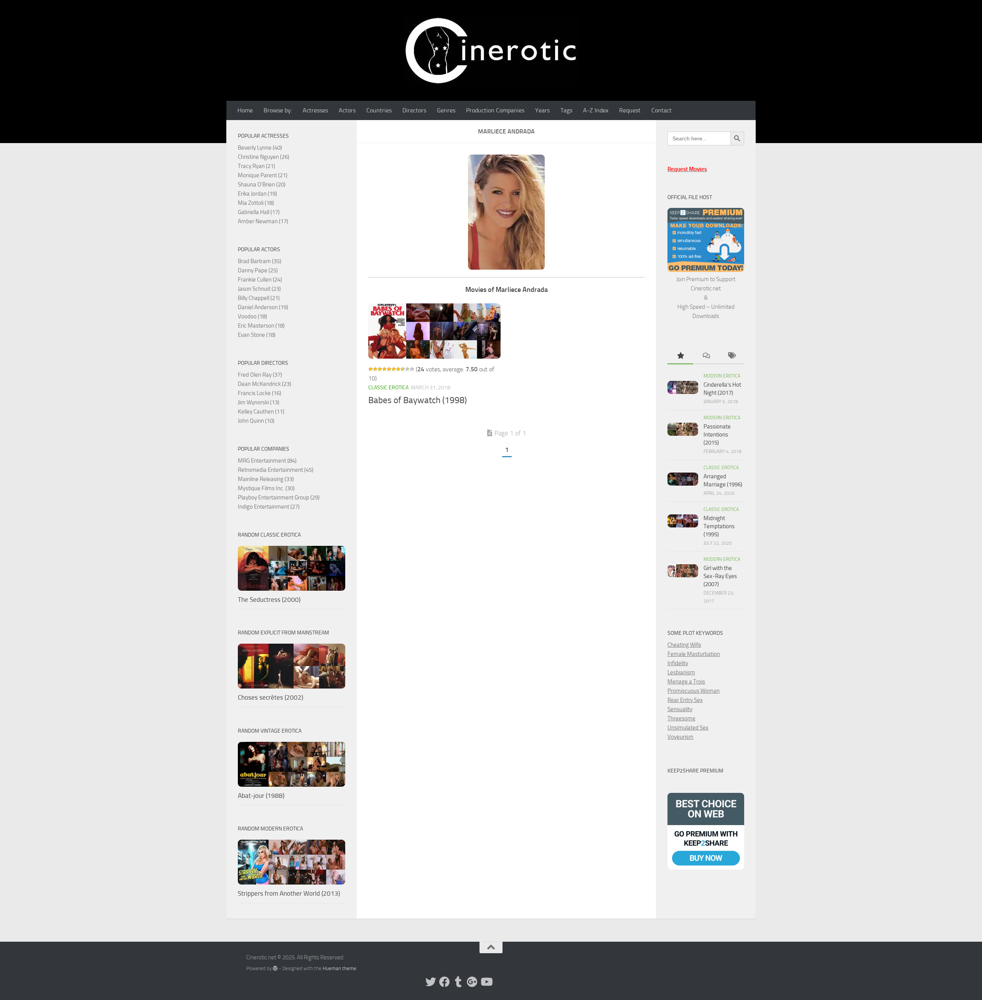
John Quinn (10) (256, 420)
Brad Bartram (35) (259, 261)
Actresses (315, 110)
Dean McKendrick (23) (264, 384)
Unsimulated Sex (687, 727)
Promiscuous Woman (693, 690)
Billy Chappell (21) (259, 298)
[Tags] (731, 356)
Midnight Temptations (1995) (719, 526)
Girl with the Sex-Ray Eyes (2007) (720, 576)
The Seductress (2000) (269, 599)
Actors (347, 110)
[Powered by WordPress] (275, 968)
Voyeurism (680, 736)
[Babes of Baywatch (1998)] (434, 331)
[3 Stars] (379, 369)
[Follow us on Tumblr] (458, 982)
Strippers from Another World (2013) (289, 893)
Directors (414, 110)
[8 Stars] (402, 369)
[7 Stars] (398, 369)
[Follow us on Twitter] (430, 982)
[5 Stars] (389, 369)
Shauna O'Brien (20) (261, 184)
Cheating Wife (684, 644)
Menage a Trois (686, 681)
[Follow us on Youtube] (486, 982)
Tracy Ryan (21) (256, 166)
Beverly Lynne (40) (260, 147)
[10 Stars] (412, 369)
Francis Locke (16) (259, 393)
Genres (446, 110)
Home (245, 110)
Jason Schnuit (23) (259, 288)
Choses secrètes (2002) (270, 697)
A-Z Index (595, 110)
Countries (379, 110)
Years (542, 110)
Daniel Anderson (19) (263, 307)
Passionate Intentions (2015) (717, 434)
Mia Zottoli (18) (256, 202)
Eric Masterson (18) (261, 325)
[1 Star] (370, 369)
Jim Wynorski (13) (258, 402)
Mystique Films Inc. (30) (266, 488)
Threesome (681, 718)
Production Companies (495, 110)
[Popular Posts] (680, 356)
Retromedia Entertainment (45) (275, 469)
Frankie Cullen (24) (260, 279)
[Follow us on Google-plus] (472, 982)
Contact (661, 110)
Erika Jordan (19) (257, 193)
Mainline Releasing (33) (266, 479)
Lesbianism (681, 672)
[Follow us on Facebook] (444, 982)
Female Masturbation (693, 654)
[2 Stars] (375, 369)
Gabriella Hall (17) (259, 212)
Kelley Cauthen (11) (261, 411)
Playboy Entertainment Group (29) (279, 497)
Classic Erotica (388, 387)
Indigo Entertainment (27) (269, 506)
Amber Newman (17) (263, 221)
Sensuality (679, 709)
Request (630, 110)
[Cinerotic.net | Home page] (491, 50)
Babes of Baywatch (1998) (417, 400)
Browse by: (278, 110)
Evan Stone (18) (256, 334)
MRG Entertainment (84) (267, 460)
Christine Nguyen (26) (263, 156)
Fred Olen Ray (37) (260, 374)
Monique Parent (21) (262, 175)
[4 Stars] (384, 369)
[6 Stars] (393, 369)
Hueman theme (339, 968)
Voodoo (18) (252, 316)
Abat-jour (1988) (261, 795)
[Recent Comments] (706, 356)
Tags (566, 110)
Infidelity (677, 663)
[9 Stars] (407, 369)
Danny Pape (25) (258, 270)
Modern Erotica (722, 376)
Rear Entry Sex (685, 700)
